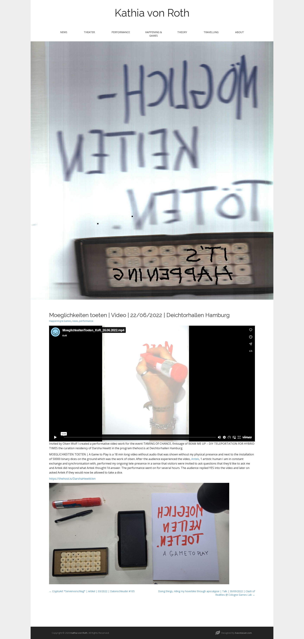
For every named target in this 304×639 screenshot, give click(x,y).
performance (121, 32)
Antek (195, 459)
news (63, 32)
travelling (211, 32)
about (239, 32)
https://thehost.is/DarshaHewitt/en (72, 479)
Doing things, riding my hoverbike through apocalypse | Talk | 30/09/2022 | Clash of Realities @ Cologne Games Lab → (206, 593)
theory (182, 32)
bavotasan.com (243, 632)
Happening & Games (153, 33)
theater (89, 32)
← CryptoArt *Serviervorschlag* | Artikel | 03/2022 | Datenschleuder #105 (92, 591)
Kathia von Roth (152, 13)
